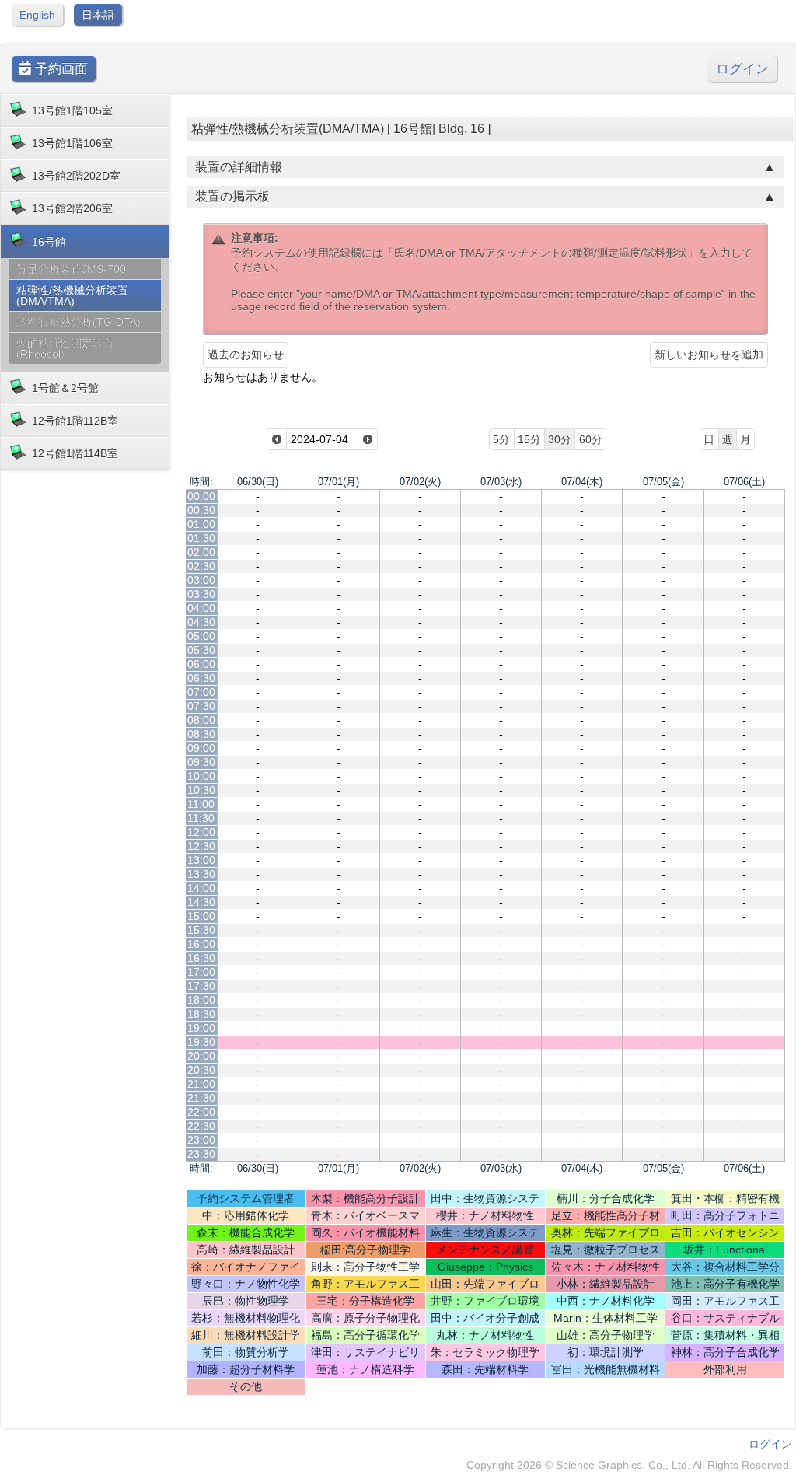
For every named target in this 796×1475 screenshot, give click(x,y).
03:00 (201, 580)
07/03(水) (501, 482)
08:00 (201, 720)
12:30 (201, 846)
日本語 (98, 15)
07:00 (201, 692)
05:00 (201, 636)
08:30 (201, 734)
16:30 (201, 958)
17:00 (201, 972)
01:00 (201, 524)
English (37, 15)
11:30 (201, 818)
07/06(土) (744, 482)
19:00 (201, 1028)
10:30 (201, 790)
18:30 (201, 1014)
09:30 (201, 762)
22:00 (201, 1112)
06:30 (201, 678)
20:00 (201, 1056)
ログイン (742, 68)
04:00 (201, 608)
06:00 (201, 664)
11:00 (201, 804)
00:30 (201, 510)
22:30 (201, 1126)
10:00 (201, 776)
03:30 (201, 594)
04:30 (201, 622)
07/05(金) (663, 482)
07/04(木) (581, 482)
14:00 (201, 888)
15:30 (201, 930)
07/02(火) (420, 482)
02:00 (201, 552)
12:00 (201, 832)
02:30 (201, 566)
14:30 (201, 902)
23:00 (201, 1140)
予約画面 (59, 68)
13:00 (201, 860)
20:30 (201, 1070)
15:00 (201, 916)
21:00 (201, 1084)
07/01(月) (338, 482)
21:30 (201, 1098)
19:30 (201, 1042)
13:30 (201, 874)
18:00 (201, 1000)
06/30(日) (257, 482)
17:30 (201, 986)
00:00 (201, 496)
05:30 (201, 650)
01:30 (201, 538)
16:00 (201, 944)
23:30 (201, 1154)
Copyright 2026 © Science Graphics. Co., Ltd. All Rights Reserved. (629, 1465)
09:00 (201, 748)
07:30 (201, 706)
